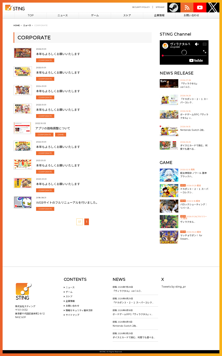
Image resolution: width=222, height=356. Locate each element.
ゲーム (95, 15)
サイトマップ (72, 314)
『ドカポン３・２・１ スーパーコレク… (133, 302)
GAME (61, 134)
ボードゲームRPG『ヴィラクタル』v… (132, 314)
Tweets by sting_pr (173, 286)
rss (186, 7)
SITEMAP (160, 7)
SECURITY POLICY (141, 7)
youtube (199, 7)
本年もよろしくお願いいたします (58, 54)
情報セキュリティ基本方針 (79, 310)
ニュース (63, 15)
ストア (127, 15)
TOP (31, 15)
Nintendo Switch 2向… (125, 325)
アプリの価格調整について (52, 128)
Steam (173, 7)
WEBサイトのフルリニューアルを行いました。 (67, 202)
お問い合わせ (191, 15)
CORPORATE (45, 60)
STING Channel (175, 34)
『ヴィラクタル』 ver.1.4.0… (127, 291)
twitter (212, 7)
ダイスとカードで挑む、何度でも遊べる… (134, 337)
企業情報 (159, 15)
